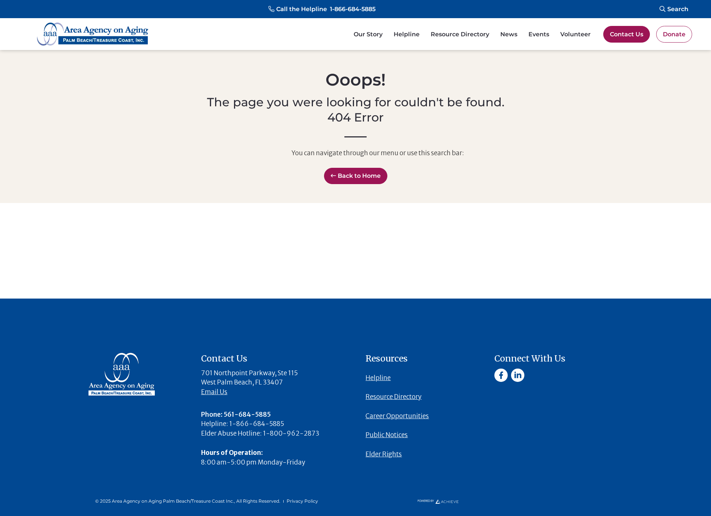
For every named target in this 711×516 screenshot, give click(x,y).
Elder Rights (383, 454)
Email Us (214, 392)
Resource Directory (460, 34)
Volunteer (575, 34)
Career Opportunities (397, 416)
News (508, 34)
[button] (322, 9)
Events (538, 34)
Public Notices (386, 435)
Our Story (368, 34)
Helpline (407, 34)
